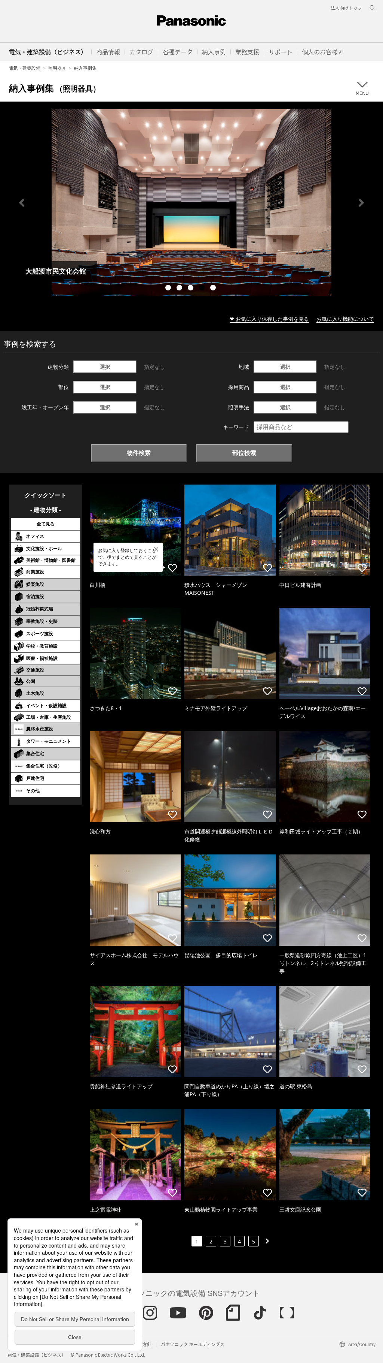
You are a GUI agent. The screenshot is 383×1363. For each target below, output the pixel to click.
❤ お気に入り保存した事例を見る (269, 318)
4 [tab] (202, 288)
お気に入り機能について (345, 318)
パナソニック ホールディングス (192, 1344)
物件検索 (139, 453)
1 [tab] (169, 288)
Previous (21, 202)
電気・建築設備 (24, 68)
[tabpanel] (191, 202)
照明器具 (57, 68)
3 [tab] (191, 288)
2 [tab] (180, 288)
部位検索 (244, 453)
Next (361, 202)
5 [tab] (214, 288)
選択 (105, 366)
